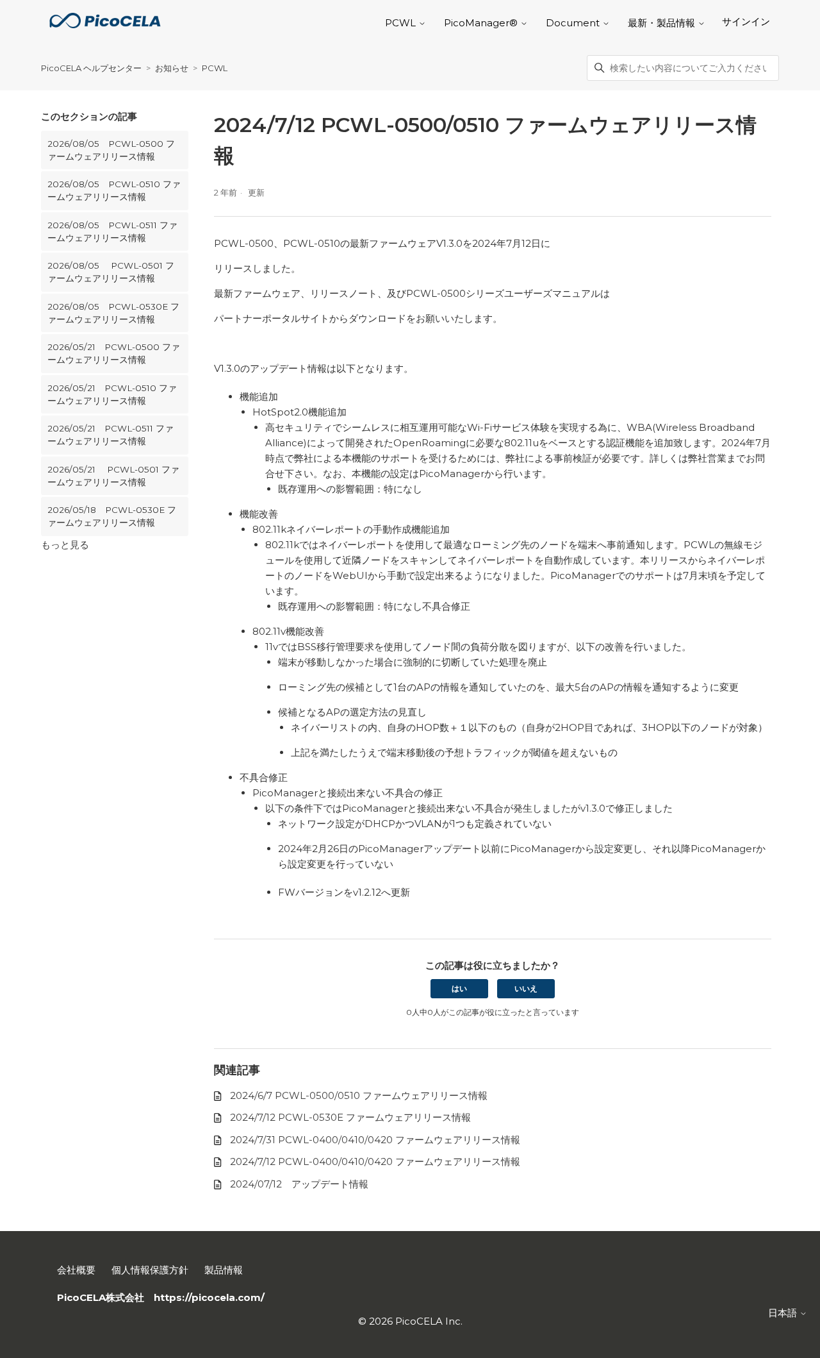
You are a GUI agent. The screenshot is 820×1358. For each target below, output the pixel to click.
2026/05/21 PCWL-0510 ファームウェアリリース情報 (112, 394)
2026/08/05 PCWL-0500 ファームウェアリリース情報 (111, 150)
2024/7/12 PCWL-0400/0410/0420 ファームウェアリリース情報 (375, 1161)
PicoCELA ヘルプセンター (91, 68)
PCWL (214, 68)
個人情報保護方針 (149, 1270)
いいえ (525, 988)
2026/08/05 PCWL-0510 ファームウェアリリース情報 (114, 190)
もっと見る (65, 545)
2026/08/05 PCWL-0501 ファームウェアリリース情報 (110, 271)
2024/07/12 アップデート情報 (299, 1184)
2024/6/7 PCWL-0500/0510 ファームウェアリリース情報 (359, 1095)
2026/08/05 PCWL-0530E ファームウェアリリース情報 (113, 312)
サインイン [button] (746, 21)
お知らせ (171, 68)
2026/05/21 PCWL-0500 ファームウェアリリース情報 (113, 353)
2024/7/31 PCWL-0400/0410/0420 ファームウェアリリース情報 (375, 1140)
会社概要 (76, 1270)
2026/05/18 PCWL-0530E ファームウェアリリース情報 (111, 516)
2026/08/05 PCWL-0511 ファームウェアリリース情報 (112, 231)
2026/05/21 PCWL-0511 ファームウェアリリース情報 (110, 434)
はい (459, 988)
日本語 (784, 1312)
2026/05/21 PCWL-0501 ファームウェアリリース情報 (113, 475)
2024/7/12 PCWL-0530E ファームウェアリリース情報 (350, 1117)
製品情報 (223, 1270)
